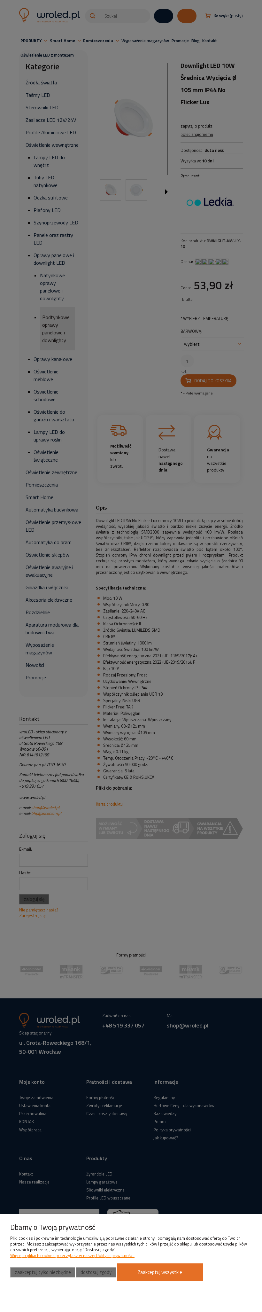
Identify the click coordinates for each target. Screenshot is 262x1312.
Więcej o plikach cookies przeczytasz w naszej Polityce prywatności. (72, 1255)
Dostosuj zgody (96, 1272)
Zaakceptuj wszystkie (160, 1272)
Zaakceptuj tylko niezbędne (43, 1272)
